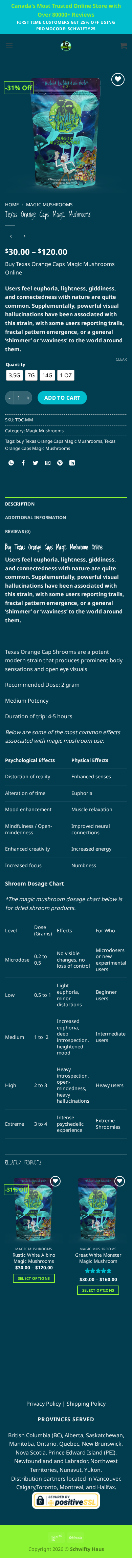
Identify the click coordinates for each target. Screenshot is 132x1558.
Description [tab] (20, 504)
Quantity (15, 364)
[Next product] (11, 236)
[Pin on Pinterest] (60, 463)
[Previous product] (24, 236)
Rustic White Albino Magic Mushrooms (34, 1258)
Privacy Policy (43, 1403)
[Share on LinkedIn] (72, 463)
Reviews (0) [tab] (17, 531)
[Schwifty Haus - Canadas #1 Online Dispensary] (66, 46)
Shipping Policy (86, 1403)
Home (12, 204)
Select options (34, 1278)
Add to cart (62, 397)
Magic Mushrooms (49, 204)
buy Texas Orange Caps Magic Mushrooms (59, 441)
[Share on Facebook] (23, 463)
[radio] (14, 375)
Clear (121, 359)
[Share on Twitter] (35, 463)
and (51, 1461)
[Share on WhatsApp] (11, 463)
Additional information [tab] (35, 517)
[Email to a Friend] (47, 463)
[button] (9, 45)
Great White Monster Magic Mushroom (98, 1258)
